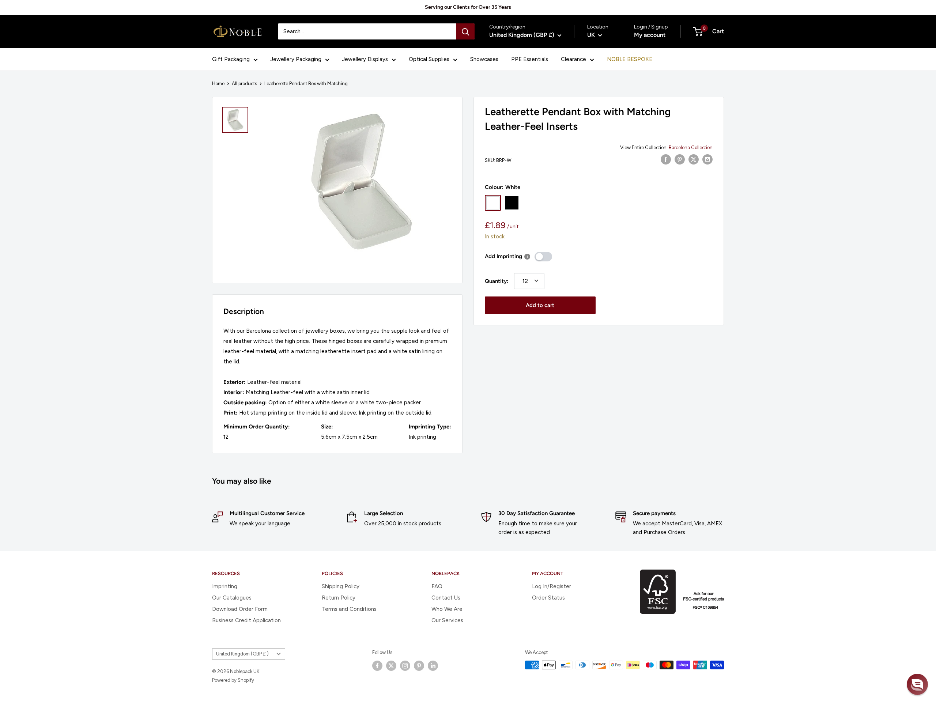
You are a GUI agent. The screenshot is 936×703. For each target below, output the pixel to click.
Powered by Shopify (233, 680)
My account (649, 34)
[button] (917, 684)
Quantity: (496, 280)
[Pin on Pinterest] (680, 159)
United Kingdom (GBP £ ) (242, 654)
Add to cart (540, 305)
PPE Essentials (529, 59)
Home (218, 83)
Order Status (548, 597)
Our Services (447, 620)
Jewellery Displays (365, 59)
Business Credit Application (246, 620)
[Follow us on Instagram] (405, 666)
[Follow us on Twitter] (391, 666)
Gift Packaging (231, 59)
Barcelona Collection (691, 147)
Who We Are (447, 609)
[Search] (465, 31)
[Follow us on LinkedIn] (433, 666)
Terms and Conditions (349, 609)
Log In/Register (551, 586)
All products (244, 83)
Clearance (573, 59)
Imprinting (224, 586)
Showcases (484, 59)
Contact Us (445, 597)
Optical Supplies (429, 59)
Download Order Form (240, 609)
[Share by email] (707, 159)
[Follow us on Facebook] (377, 666)
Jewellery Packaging (296, 59)
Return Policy (338, 597)
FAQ (436, 586)
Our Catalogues (232, 597)
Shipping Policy (340, 586)
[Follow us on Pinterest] (419, 666)
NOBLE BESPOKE (629, 59)
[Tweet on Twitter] (693, 159)
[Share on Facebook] (666, 159)
